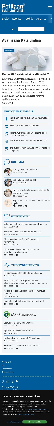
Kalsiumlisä (9, 51)
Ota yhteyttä (7, 368)
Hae (13, 29)
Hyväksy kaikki (34, 422)
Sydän (5, 18)
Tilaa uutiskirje (8, 372)
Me (3, 365)
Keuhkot (17, 18)
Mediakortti (6, 362)
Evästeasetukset (14, 422)
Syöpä (29, 18)
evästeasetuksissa (26, 414)
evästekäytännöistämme (38, 409)
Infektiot (42, 18)
